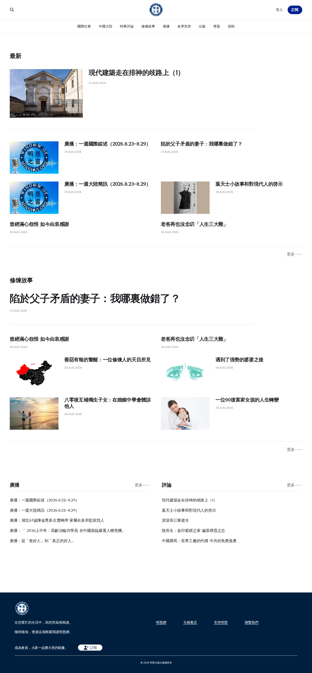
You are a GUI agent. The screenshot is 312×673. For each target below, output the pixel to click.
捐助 (231, 26)
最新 (15, 55)
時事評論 (127, 26)
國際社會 (84, 26)
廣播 (166, 26)
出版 (202, 26)
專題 (216, 26)
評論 (166, 485)
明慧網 (161, 622)
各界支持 (184, 26)
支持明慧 (221, 622)
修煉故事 (148, 26)
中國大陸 (105, 26)
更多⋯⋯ (294, 254)
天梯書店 (190, 622)
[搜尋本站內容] (12, 9)
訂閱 (295, 10)
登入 (279, 10)
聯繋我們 (251, 622)
